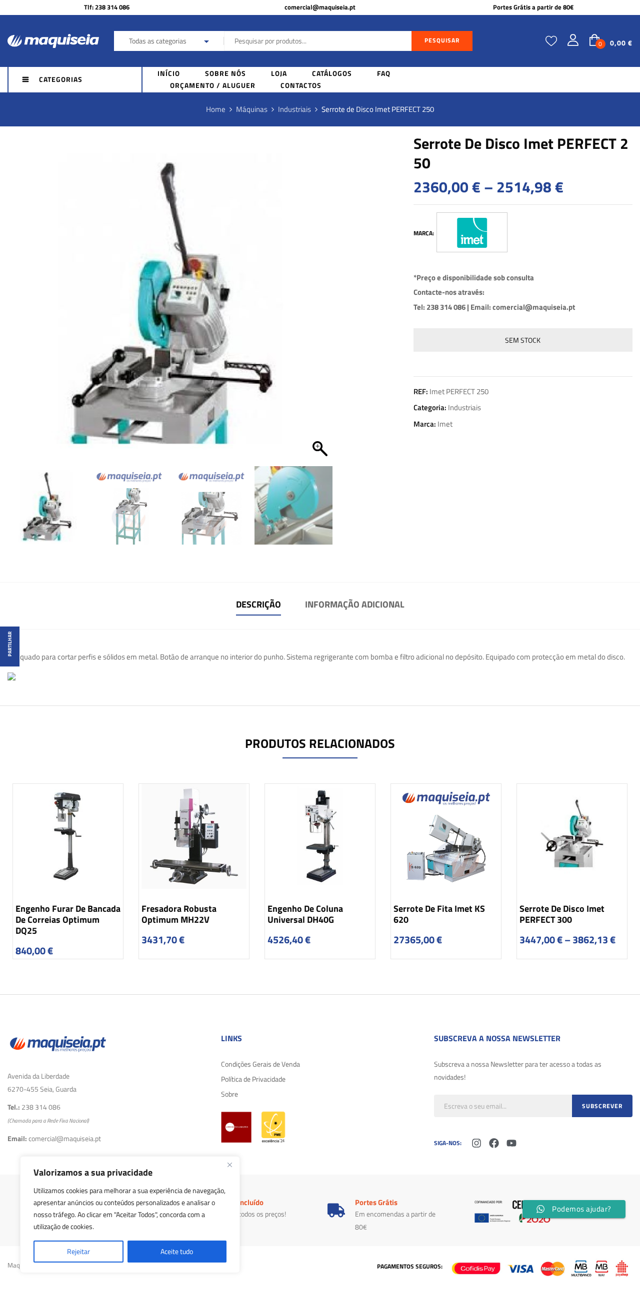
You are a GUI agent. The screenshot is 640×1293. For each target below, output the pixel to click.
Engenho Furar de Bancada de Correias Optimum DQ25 (68, 919)
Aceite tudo (176, 1251)
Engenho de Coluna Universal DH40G (305, 914)
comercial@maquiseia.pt (320, 7)
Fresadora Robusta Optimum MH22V (179, 914)
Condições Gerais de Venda (260, 1064)
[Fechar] (230, 1165)
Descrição (258, 604)
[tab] (258, 606)
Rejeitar (78, 1251)
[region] (130, 1214)
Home (216, 109)
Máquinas (252, 109)
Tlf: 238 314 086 (107, 7)
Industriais (294, 109)
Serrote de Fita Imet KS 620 (439, 914)
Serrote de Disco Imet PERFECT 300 (562, 914)
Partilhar (10, 644)
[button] (320, 303)
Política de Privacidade (253, 1079)
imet (445, 424)
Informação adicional (354, 604)
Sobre (229, 1094)
